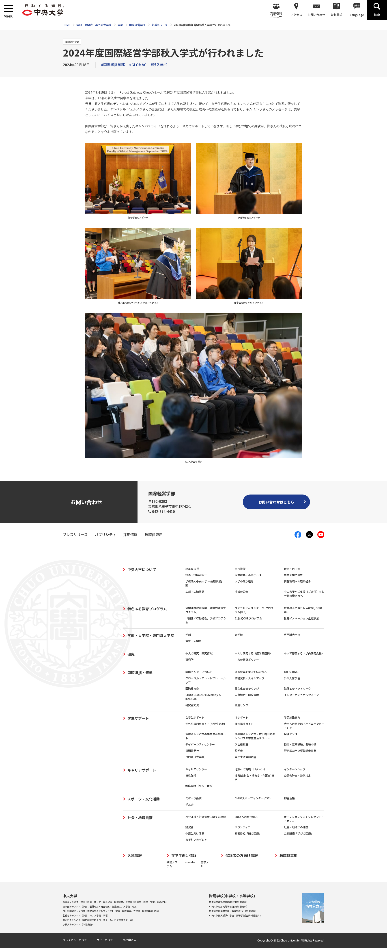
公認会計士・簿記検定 (297, 775)
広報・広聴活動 (194, 591)
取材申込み (129, 940)
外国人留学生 (292, 678)
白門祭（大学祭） (196, 757)
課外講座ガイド (244, 724)
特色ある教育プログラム (147, 608)
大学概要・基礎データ (248, 575)
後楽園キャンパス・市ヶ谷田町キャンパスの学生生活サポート (255, 736)
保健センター (292, 734)
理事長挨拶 (192, 569)
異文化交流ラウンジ (247, 688)
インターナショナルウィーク (301, 695)
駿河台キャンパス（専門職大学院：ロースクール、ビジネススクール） (98, 920)
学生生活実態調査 (245, 757)
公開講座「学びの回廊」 (299, 833)
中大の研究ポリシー (247, 659)
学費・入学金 (193, 641)
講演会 (189, 827)
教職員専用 (288, 855)
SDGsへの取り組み (246, 817)
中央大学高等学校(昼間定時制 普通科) (228, 902)
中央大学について (141, 569)
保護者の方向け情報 (242, 855)
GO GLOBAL (291, 672)
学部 (188, 634)
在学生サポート (194, 717)
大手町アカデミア (196, 839)
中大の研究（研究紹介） (200, 653)
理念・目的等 (292, 569)
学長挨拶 (240, 569)
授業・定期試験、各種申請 (300, 744)
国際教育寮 (192, 688)
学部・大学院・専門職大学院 (150, 635)
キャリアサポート (141, 770)
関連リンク (241, 705)
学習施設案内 (292, 717)
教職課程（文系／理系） (200, 786)
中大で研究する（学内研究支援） (304, 653)
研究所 (189, 659)
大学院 (239, 634)
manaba (190, 862)
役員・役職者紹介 (196, 575)
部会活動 (289, 798)
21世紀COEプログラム (248, 618)
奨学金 (239, 750)
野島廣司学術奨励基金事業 (300, 750)
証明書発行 (192, 750)
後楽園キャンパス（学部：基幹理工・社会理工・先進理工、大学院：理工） (101, 906)
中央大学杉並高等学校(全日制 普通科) (228, 906)
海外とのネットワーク (297, 688)
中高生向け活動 (194, 833)
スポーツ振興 (193, 798)
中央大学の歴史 (293, 575)
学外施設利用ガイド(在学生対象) (205, 724)
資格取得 (190, 775)
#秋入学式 (159, 64)
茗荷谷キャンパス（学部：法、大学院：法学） (86, 915)
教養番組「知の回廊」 (248, 833)
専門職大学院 (292, 634)
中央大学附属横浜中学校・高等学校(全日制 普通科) (235, 915)
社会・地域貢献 (140, 817)
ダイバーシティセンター (200, 744)
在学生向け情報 (183, 855)
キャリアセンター (196, 769)
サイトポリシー (106, 940)
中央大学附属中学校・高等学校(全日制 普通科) (232, 911)
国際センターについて (198, 672)
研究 (131, 654)
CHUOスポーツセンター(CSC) (253, 798)
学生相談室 (241, 744)
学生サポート (138, 718)
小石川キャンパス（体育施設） (78, 924)
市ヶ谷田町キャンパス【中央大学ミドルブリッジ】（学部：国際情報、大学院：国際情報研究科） (111, 911)
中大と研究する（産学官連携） (253, 653)
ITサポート (241, 717)
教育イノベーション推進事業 (301, 618)
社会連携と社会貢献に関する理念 (205, 817)
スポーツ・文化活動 (143, 799)
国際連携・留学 (140, 672)
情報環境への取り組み (297, 581)
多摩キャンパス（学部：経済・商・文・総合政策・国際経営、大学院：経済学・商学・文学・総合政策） (115, 902)
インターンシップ (294, 769)
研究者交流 (192, 705)
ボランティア (243, 827)
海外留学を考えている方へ (251, 672)
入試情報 (134, 855)
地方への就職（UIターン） (251, 769)
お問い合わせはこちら (276, 502)
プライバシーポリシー (76, 940)
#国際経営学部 (113, 64)
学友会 (189, 804)
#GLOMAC (137, 64)
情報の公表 (241, 591)
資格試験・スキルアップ (249, 678)
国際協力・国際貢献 (247, 695)
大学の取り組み (244, 581)
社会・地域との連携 (296, 827)
